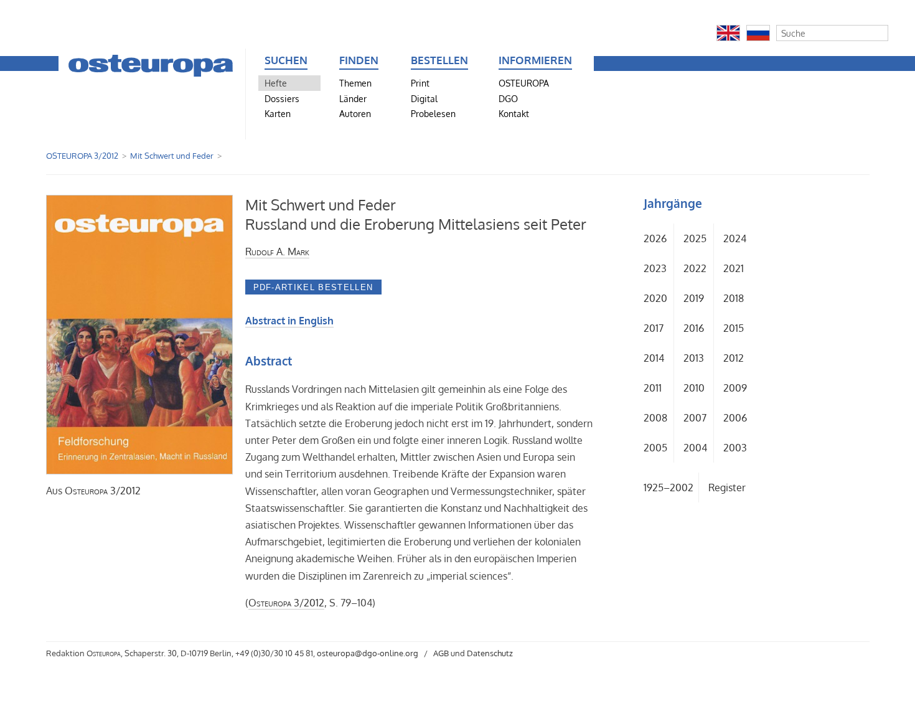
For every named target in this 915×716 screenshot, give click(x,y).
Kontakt (514, 113)
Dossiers (282, 98)
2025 (694, 238)
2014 (654, 358)
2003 (735, 447)
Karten (278, 113)
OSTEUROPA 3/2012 (82, 156)
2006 (735, 418)
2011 (653, 388)
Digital (424, 98)
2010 (694, 388)
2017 (654, 328)
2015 (733, 328)
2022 (694, 268)
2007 (694, 418)
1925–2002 (668, 487)
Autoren (355, 113)
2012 (733, 358)
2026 (655, 238)
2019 (693, 298)
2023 (655, 268)
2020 (655, 298)
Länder (353, 98)
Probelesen (433, 113)
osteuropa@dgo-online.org (367, 653)
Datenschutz (490, 653)
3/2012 (103, 490)
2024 (734, 238)
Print (420, 82)
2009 (735, 388)
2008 (655, 418)
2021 (733, 268)
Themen (355, 82)
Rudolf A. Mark (277, 251)
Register (727, 487)
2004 (695, 447)
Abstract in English (289, 320)
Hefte (276, 82)
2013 (693, 358)
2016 (693, 328)
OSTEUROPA (524, 82)
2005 (655, 447)
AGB (441, 653)
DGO (508, 98)
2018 (733, 298)
